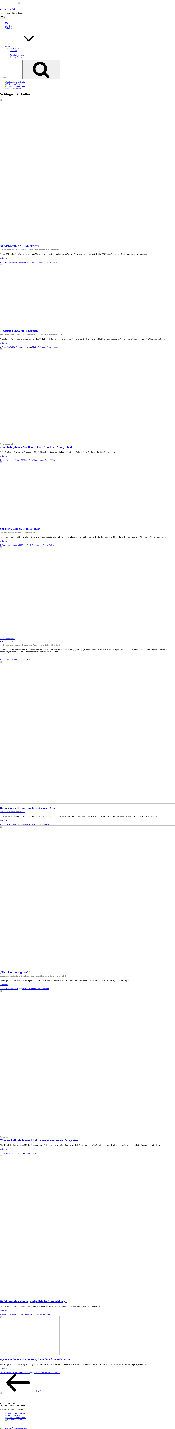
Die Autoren (14, 49)
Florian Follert (31, 1153)
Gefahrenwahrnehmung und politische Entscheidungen (33, 1301)
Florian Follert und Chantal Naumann (46, 347)
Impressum (9, 1424)
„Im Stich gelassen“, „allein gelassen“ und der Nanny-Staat (36, 446)
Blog (6, 22)
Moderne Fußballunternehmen (31, 332)
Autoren (8, 46)
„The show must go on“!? (33, 974)
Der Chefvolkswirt (17, 55)
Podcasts (8, 24)
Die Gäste (13, 51)
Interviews (9, 26)
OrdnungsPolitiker (16, 57)
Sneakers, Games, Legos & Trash (20, 530)
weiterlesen (4, 258)
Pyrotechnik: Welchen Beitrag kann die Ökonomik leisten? (36, 1359)
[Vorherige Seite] (18, 1391)
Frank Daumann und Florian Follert (43, 262)
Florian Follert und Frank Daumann (34, 660)
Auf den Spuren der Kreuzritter (30, 247)
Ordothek (8, 28)
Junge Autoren (15, 53)
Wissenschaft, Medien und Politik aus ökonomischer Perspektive (39, 1139)
